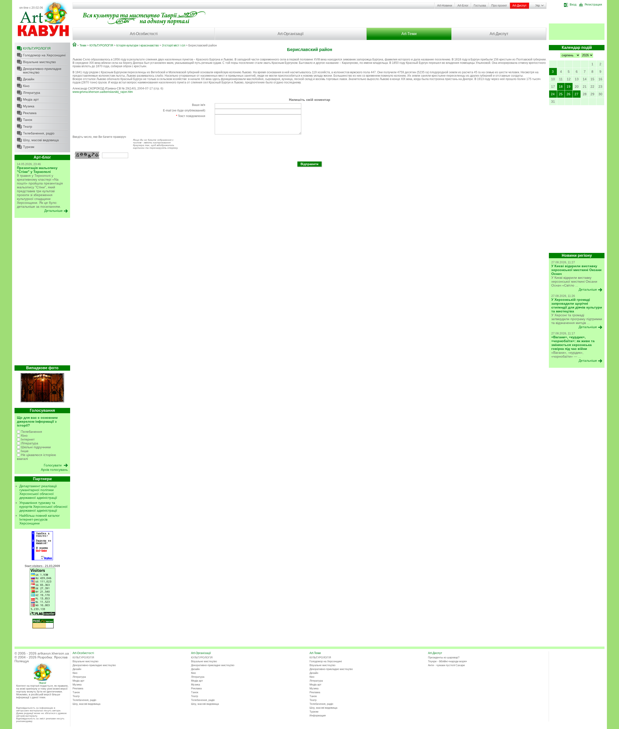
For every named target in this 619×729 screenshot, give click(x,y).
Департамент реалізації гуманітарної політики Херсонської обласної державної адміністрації (38, 492)
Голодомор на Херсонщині (44, 55)
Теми (83, 45)
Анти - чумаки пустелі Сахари (446, 665)
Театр (27, 126)
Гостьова (480, 5)
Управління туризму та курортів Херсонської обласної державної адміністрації (43, 506)
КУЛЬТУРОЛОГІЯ (37, 48)
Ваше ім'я (198, 105)
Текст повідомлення (190, 116)
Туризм (28, 147)
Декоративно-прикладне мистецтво (42, 70)
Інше (24, 451)
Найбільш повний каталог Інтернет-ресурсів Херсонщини (39, 519)
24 (553, 94)
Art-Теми (409, 34)
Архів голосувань (54, 469)
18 (561, 86)
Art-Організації (290, 34)
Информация (318, 715)
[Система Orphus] (42, 559)
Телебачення (31, 432)
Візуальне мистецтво (39, 62)
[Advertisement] (42, 292)
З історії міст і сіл (173, 45)
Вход (573, 4)
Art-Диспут (519, 5)
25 (561, 94)
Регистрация (593, 4)
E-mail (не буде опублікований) (184, 110)
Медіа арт (31, 99)
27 (576, 94)
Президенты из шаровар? (443, 657)
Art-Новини (444, 5)
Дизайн (28, 79)
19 (568, 86)
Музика (28, 106)
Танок (27, 120)
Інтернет (27, 439)
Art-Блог (462, 5)
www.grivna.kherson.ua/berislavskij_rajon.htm (103, 92)
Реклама (30, 113)
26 (568, 94)
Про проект (499, 5)
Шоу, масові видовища (41, 140)
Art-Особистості (144, 34)
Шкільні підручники (35, 447)
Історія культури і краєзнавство (137, 45)
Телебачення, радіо (38, 133)
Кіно (26, 86)
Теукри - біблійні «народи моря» (447, 661)
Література (31, 93)
